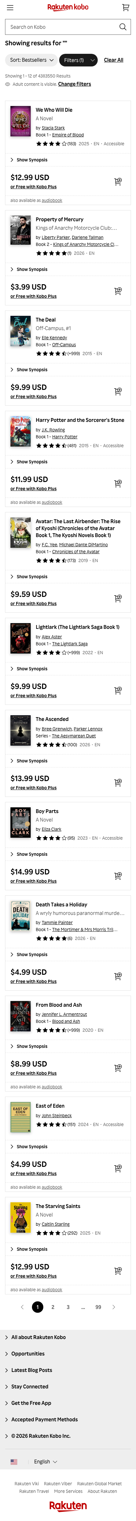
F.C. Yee (49, 544)
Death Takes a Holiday (61, 904)
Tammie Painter (57, 922)
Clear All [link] (113, 60)
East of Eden (50, 1106)
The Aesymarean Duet (74, 735)
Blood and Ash (66, 1021)
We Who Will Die (54, 110)
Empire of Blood (68, 134)
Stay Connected (29, 1386)
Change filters (74, 84)
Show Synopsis (32, 159)
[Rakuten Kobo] (68, 7)
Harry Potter (64, 436)
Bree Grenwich (57, 728)
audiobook (52, 200)
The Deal (46, 319)
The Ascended (52, 719)
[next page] (113, 1307)
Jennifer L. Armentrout (64, 1014)
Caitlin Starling (56, 1224)
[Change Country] (14, 1461)
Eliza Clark (51, 829)
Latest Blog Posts (31, 1370)
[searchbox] (62, 26)
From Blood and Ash (59, 1005)
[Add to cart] (118, 181)
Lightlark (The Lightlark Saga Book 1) (78, 627)
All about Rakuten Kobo (38, 1337)
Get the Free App (31, 1403)
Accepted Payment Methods (44, 1419)
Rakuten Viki (27, 1483)
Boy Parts (47, 811)
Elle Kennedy (54, 337)
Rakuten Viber (58, 1483)
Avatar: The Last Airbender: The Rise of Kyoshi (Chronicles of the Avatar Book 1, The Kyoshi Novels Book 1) (78, 528)
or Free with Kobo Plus (33, 186)
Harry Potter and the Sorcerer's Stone (80, 420)
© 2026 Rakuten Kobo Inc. (41, 1436)
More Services (68, 1491)
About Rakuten (102, 1491)
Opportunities (28, 1353)
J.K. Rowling (53, 429)
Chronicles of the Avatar (76, 551)
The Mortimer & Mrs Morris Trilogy (86, 929)
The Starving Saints (58, 1206)
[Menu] (10, 7)
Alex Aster (52, 636)
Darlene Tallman (87, 237)
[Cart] (125, 7)
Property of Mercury (59, 219)
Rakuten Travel (34, 1491)
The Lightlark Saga (70, 643)
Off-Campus (64, 344)
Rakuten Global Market (99, 1483)
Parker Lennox (88, 728)
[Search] (123, 26)
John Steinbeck (57, 1115)
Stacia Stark (53, 127)
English (42, 1461)
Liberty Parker (56, 237)
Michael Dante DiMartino (83, 544)
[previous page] (22, 1307)
